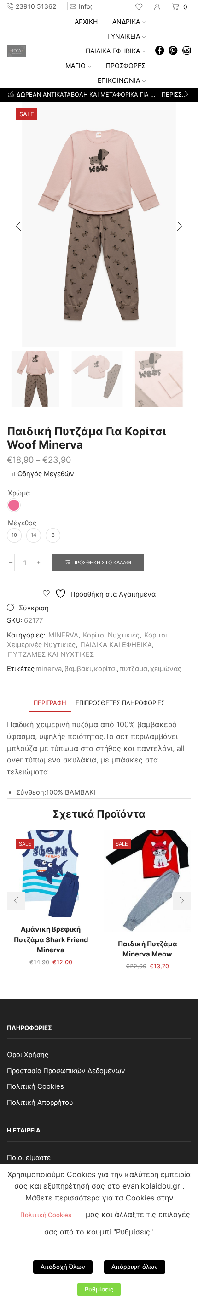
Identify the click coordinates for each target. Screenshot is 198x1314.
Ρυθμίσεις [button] (99, 1289)
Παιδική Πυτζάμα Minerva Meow (147, 949)
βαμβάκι (77, 669)
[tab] (50, 702)
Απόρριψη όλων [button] (134, 1266)
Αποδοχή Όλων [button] (63, 1266)
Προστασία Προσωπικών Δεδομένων (66, 1071)
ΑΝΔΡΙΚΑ (126, 21)
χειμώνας (165, 669)
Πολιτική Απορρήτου (40, 1102)
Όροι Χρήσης (27, 1055)
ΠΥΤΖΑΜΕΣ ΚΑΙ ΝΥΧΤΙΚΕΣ (51, 654)
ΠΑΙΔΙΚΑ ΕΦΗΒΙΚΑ (113, 51)
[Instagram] (186, 51)
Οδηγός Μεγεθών (45, 474)
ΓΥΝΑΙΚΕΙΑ (123, 36)
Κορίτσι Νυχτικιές (111, 635)
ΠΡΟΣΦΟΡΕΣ (126, 65)
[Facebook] (159, 51)
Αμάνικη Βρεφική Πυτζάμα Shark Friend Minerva (51, 939)
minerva (48, 669)
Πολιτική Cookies (35, 1086)
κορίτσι (105, 669)
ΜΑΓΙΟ (75, 65)
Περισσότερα (176, 94)
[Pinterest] (173, 51)
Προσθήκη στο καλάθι (101, 562)
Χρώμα (19, 493)
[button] (11, 95)
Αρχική (86, 21)
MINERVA (63, 635)
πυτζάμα (133, 669)
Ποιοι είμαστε (29, 1158)
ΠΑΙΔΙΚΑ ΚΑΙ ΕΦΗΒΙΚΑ (116, 645)
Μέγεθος (22, 523)
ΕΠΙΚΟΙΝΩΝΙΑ (119, 80)
